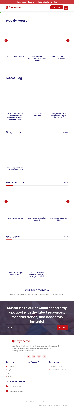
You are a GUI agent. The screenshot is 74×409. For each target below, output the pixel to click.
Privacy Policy (42, 405)
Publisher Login (56, 366)
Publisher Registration (58, 370)
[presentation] (6, 40)
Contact (65, 405)
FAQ (9, 373)
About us (11, 366)
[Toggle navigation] (66, 8)
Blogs (10, 376)
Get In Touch (56, 7)
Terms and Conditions (55, 405)
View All (65, 132)
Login (10, 370)
